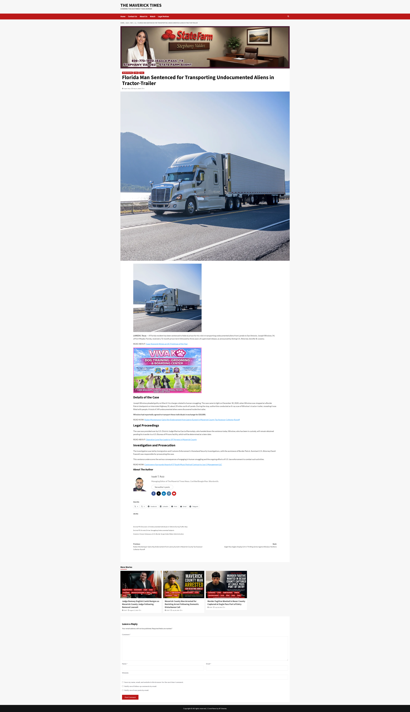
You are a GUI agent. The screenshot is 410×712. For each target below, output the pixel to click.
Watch (152, 16)
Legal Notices (163, 16)
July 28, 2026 (175, 610)
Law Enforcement (188, 592)
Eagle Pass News (127, 590)
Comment (126, 634)
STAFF (125, 610)
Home (122, 16)
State (233, 595)
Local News (126, 592)
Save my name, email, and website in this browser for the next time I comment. (153, 682)
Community (211, 592)
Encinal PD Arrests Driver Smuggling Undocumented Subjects (153, 530)
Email (208, 664)
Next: (250, 545)
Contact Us (132, 16)
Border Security (127, 73)
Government (137, 590)
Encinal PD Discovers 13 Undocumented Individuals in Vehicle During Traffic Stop (160, 527)
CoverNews (212, 708)
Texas (141, 73)
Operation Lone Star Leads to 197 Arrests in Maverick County (171, 439)
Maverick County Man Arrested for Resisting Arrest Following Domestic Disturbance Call (182, 604)
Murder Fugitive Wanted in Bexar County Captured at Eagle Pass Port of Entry (226, 603)
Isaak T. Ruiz (127, 88)
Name (124, 664)
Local (150, 590)
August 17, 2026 (134, 610)
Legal (145, 590)
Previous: (168, 547)
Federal (237, 592)
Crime (136, 73)
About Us (143, 16)
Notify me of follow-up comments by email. (140, 686)
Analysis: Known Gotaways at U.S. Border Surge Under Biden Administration (158, 534)
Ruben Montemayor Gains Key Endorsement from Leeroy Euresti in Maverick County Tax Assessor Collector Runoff (192, 419)
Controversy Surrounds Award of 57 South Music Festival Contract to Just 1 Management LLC (183, 464)
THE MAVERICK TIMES (141, 5)
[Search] (288, 16)
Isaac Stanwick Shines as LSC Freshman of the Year (167, 344)
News (148, 592)
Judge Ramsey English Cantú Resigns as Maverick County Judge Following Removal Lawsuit (140, 604)
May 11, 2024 (137, 88)
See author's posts (162, 487)
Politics (154, 592)
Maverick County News (138, 592)
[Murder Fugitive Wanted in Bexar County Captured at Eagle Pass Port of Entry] (226, 584)
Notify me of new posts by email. (136, 690)
